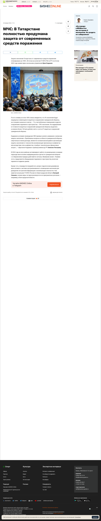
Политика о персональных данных (50, 507)
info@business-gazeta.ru (82, 477)
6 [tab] (87, 79)
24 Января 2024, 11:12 (8, 23)
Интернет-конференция (49, 471)
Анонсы (25, 471)
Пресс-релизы (6, 479)
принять (95, 517)
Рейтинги (45, 476)
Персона (5, 474)
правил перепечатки (58, 513)
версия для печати (57, 192)
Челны (72, 1)
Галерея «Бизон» (47, 487)
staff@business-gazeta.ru (82, 489)
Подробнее (78, 517)
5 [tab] (86, 79)
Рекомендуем (83, 65)
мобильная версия (48, 500)
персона (78, 15)
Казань (5, 6)
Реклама (25, 484)
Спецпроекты (47, 484)
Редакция (6, 484)
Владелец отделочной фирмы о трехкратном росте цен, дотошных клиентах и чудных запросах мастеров (87, 37)
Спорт (7, 467)
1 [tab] (83, 79)
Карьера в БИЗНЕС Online (9, 487)
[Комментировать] (68, 22)
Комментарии (33, 198)
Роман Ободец (89, 20)
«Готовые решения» (90, 21)
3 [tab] (86, 43)
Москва (82, 1)
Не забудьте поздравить (49, 474)
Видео (24, 474)
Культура (26, 467)
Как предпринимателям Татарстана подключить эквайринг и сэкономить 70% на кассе (90, 70)
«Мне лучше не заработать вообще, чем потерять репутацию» (86, 29)
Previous (76, 43)
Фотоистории (26, 479)
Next (96, 43)
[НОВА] (24, 6)
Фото (24, 476)
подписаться (54, 184)
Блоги (4, 476)
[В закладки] (68, 26)
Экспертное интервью (52, 467)
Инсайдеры (46, 479)
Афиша (5, 471)
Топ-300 (45, 489)
